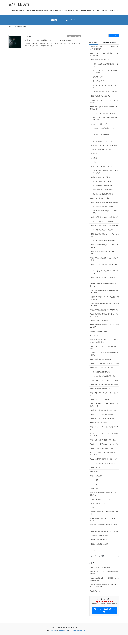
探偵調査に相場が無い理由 (99, 535)
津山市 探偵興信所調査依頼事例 (103, 194)
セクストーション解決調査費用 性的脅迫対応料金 (104, 354)
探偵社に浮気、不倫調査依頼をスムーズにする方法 (105, 172)
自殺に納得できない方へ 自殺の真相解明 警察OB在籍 (105, 298)
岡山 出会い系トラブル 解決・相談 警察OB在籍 (104, 428)
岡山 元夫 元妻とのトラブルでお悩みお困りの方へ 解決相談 (104, 579)
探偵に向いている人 (97, 507)
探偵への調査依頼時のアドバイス (101, 166)
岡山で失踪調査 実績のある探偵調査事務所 (104, 225)
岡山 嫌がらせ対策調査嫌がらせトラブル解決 (104, 444)
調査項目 (94, 154)
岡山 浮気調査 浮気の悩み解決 (100, 60)
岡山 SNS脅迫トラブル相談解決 (100, 567)
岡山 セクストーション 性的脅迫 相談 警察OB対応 (104, 347)
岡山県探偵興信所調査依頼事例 (102, 181)
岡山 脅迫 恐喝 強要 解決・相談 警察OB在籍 (104, 363)
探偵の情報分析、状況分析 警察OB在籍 (104, 145)
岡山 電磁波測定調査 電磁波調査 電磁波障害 (104, 384)
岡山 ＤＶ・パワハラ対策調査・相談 (101, 448)
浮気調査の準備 (98, 77)
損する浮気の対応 (98, 81)
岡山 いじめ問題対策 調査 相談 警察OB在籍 (103, 459)
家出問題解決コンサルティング (102, 141)
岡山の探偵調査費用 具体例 (100, 544)
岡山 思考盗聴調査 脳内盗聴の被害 (101, 388)
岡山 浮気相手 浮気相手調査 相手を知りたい (105, 86)
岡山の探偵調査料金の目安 (99, 540)
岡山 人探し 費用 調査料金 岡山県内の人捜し (105, 272)
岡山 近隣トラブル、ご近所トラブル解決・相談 (104, 394)
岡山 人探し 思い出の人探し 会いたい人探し (104, 265)
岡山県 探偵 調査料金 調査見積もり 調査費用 (104, 531)
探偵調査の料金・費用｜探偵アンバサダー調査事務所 (104, 101)
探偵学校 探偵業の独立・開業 (100, 499)
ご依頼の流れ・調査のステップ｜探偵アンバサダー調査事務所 (104, 48)
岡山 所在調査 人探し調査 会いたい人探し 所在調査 (104, 259)
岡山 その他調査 (95, 467)
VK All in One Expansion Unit (77, 630)
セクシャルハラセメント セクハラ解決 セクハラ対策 (104, 454)
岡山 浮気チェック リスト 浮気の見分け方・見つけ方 (105, 71)
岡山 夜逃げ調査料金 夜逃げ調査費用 (104, 240)
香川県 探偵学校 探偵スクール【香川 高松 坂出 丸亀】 (104, 519)
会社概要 (94, 162)
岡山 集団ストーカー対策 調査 (99, 399)
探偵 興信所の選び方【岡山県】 (101, 149)
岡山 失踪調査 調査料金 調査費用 (103, 230)
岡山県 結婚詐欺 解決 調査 (99, 320)
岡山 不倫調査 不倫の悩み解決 (100, 96)
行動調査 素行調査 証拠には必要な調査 (105, 92)
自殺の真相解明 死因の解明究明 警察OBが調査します (104, 285)
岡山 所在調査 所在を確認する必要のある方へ (105, 278)
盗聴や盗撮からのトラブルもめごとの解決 (104, 380)
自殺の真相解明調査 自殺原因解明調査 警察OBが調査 (105, 291)
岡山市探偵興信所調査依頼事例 (102, 185)
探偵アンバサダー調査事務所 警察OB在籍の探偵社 (105, 119)
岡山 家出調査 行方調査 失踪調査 (101, 198)
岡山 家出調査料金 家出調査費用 (103, 206)
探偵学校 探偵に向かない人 (100, 503)
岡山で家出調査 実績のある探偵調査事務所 (104, 202)
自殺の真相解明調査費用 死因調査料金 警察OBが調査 (105, 304)
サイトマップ (94, 484)
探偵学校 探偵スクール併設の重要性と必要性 (104, 513)
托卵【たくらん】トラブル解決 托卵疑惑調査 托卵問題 (104, 573)
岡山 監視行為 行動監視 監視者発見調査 (103, 410)
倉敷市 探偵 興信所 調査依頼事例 (103, 190)
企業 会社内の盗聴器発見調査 (100, 372)
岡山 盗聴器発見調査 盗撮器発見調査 (101, 367)
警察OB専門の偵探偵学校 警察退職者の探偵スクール (104, 526)
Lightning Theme (63, 630)
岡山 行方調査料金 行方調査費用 (103, 221)
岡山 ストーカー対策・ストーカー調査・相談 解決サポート (104, 405)
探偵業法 (94, 158)
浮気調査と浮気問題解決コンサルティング (105, 129)
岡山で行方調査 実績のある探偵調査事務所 (104, 217)
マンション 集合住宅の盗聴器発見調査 (103, 376)
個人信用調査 (94, 335)
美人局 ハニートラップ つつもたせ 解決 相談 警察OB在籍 (104, 434)
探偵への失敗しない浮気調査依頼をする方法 (105, 65)
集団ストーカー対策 (74, 36)
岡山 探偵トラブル (96, 591)
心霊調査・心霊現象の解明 (98, 331)
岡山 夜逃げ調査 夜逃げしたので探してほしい (105, 235)
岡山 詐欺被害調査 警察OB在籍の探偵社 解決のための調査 (104, 315)
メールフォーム (95, 488)
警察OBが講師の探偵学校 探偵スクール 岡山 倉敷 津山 (104, 494)
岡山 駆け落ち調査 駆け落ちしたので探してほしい (105, 246)
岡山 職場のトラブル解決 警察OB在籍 (102, 418)
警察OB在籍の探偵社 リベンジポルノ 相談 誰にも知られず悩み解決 (104, 341)
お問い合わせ (94, 471)
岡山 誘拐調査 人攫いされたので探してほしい (105, 252)
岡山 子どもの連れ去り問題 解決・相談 (103, 440)
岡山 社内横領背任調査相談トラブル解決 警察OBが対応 (104, 326)
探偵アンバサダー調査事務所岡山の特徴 (104, 113)
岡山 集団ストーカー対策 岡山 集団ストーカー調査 (48, 40)
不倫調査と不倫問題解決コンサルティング (105, 136)
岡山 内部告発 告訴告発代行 (99, 422)
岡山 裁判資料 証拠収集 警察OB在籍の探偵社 (105, 310)
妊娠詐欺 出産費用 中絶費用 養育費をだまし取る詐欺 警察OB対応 (104, 586)
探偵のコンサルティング (99, 124)
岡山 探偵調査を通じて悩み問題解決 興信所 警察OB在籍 (103, 108)
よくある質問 (94, 480)
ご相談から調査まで (96, 476)
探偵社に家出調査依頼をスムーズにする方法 (105, 212)
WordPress (53, 630)
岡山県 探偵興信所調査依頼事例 (101, 177)
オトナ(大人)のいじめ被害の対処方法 (103, 463)
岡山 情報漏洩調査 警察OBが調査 (100, 359)
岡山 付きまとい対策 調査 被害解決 (102, 414)
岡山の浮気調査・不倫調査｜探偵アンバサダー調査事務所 (104, 54)
